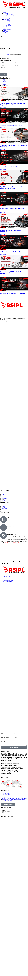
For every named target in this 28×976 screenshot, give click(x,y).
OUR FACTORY (11, 534)
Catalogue (5, 32)
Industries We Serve (7, 26)
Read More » (3, 107)
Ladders (8, 24)
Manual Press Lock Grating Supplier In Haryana (14, 166)
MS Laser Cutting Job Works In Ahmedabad (12, 251)
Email (15, 733)
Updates (5, 28)
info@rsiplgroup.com (11, 529)
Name (2, 733)
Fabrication (8, 25)
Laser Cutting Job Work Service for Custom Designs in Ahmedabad (12, 104)
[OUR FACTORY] (3, 535)
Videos (4, 30)
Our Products (6, 19)
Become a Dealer (7, 29)
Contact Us (5, 34)
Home (4, 12)
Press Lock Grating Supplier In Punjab (11, 125)
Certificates (5, 31)
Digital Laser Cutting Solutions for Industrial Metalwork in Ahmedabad (12, 187)
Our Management (10, 15)
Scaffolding (8, 23)
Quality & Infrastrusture (11, 17)
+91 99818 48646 (10, 520)
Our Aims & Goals (10, 18)
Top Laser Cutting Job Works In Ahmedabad (12, 293)
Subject (15, 737)
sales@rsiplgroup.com (11, 528)
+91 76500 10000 (10, 521)
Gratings (8, 20)
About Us (5, 13)
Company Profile (9, 14)
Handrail (8, 21)
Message (3, 741)
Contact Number (4, 737)
